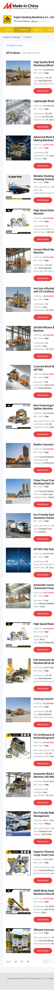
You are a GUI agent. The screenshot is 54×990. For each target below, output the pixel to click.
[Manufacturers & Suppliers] (21, 5)
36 (22, 961)
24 (15, 961)
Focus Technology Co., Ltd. (36, 978)
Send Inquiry (42, 90)
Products (24, 29)
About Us (38, 29)
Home (8, 29)
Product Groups (15, 45)
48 (28, 961)
